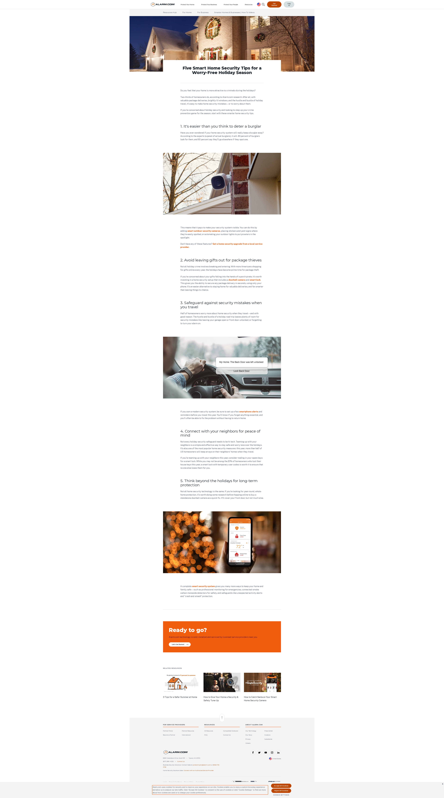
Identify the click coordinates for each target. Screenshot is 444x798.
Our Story (248, 735)
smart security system (203, 586)
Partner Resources (188, 731)
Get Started (274, 4)
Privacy (248, 739)
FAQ (205, 735)
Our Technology (250, 731)
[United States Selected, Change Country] (259, 4)
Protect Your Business (209, 4)
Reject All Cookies (281, 791)
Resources (248, 4)
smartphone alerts (248, 411)
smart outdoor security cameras (203, 231)
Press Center (268, 731)
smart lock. (255, 280)
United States (276, 758)
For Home (187, 12)
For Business (202, 12)
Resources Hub (170, 12)
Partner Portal (168, 731)
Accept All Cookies (281, 786)
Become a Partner (169, 735)
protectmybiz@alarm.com (202, 765)
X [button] (442, 784)
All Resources (208, 731)
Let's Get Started (178, 644)
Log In (289, 4)
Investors (267, 735)
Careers (247, 743)
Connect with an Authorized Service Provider (199, 770)
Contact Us (227, 735)
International (186, 735)
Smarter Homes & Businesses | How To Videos (234, 12)
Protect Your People (231, 4)
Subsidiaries (268, 739)
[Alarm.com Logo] (175, 753)
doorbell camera (237, 280)
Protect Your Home (187, 4)
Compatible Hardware (230, 731)
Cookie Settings (281, 795)
